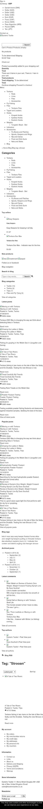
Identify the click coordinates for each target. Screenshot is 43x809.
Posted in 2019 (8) (12, 553)
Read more (4, 326)
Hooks (9, 113)
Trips (22, 334)
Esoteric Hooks (17, 120)
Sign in (2, 1)
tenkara (38, 539)
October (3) (14, 569)
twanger (29, 543)
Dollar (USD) (9, 12)
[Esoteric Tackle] (21, 38)
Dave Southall (12, 642)
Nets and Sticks (17, 141)
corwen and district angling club (14, 543)
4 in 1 (25, 541)
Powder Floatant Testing (9, 397)
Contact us (4, 33)
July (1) (12, 557)
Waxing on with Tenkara (9, 309)
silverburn (9, 541)
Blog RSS (8, 655)
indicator (31, 541)
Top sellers (6, 212)
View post (27, 637)
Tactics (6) (10, 288)
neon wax (10, 536)
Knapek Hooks (16, 115)
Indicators (10, 127)
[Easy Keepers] (24, 219)
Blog (8, 144)
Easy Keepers (11, 223)
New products (7, 254)
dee (3, 541)
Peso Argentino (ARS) (13, 24)
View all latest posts (7, 417)
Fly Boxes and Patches (20, 132)
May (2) (12, 560)
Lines (13, 96)
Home (5, 148)
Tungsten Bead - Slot (19, 125)
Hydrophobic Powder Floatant (11, 467)
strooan (35, 543)
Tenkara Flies (16, 108)
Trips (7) (10, 290)
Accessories (15, 101)
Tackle (10, 311)
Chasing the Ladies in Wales (10, 331)
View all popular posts (8, 527)
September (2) (15, 555)
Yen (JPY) (8, 29)
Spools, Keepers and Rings (21, 134)
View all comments (9, 625)
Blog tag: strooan (18, 148)
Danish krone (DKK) (12, 7)
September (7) (15, 572)
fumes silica (34, 536)
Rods (13, 94)
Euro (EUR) (9, 17)
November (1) (15, 567)
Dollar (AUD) (9, 10)
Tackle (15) (11, 286)
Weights (10, 122)
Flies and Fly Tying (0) (15, 293)
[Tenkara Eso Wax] (24, 236)
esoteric (16, 541)
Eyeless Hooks (16, 117)
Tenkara (10, 91)
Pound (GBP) (10, 26)
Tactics (16, 311)
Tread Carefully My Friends (10, 377)
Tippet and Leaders (14, 110)
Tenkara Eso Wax (12, 241)
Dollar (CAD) (9, 15)
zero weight (6, 539)
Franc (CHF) (9, 19)
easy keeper (19, 536)
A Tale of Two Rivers (8, 354)
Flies (13, 98)
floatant (27, 536)
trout (21, 541)
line (36, 541)
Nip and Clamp (17, 136)
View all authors (8, 651)
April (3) (13, 562)
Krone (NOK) (10, 22)
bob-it (4, 536)
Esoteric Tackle (12, 637)
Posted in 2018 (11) (12, 564)
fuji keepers (15, 539)
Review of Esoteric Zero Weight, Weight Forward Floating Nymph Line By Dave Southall (18, 490)
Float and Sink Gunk (19, 139)
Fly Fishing (11, 103)
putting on (24, 539)
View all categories (9, 297)
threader (31, 539)
